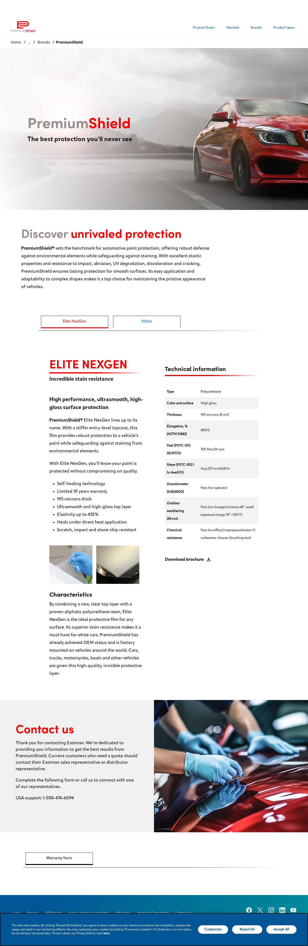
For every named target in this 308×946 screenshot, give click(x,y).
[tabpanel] (154, 511)
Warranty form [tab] (59, 858)
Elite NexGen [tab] (74, 321)
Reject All (247, 929)
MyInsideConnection (152, 913)
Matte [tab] (146, 321)
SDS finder (53, 913)
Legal (16, 913)
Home (16, 42)
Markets (232, 27)
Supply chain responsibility (88, 913)
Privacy (32, 913)
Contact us (183, 913)
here (106, 933)
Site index (123, 913)
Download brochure (184, 559)
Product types (284, 27)
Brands (256, 27)
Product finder (204, 27)
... (29, 42)
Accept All (281, 929)
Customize (213, 929)
